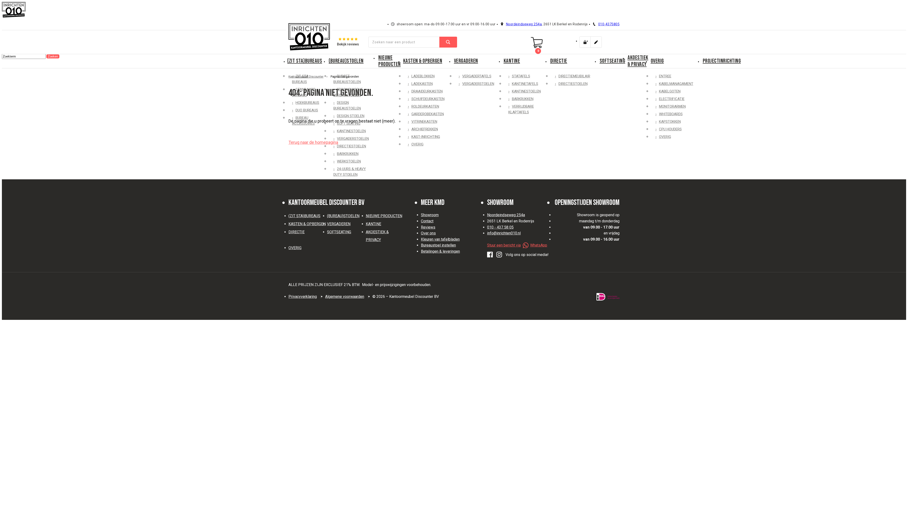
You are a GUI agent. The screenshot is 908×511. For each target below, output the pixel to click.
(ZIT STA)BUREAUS (304, 60)
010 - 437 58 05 (500, 227)
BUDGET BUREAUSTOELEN (347, 79)
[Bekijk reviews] (348, 42)
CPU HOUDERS (670, 129)
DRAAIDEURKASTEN (427, 91)
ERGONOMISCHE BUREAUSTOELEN (348, 92)
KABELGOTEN (670, 91)
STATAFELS (521, 76)
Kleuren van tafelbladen (440, 239)
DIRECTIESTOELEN (351, 146)
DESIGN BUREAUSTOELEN (347, 105)
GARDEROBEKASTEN (427, 114)
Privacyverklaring (302, 296)
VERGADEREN (466, 60)
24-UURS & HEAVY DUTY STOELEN (349, 172)
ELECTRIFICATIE (672, 99)
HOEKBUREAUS (307, 103)
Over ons (428, 233)
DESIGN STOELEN (350, 116)
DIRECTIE (558, 60)
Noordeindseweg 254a (524, 24)
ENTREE (665, 76)
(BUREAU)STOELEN (346, 60)
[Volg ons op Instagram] (499, 255)
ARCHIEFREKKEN (424, 129)
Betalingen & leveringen (440, 251)
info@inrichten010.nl (504, 233)
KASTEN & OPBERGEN (422, 60)
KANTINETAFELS (525, 84)
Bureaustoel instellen (438, 245)
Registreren (596, 42)
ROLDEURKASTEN (425, 106)
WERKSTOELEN (349, 161)
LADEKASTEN (422, 84)
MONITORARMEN (672, 106)
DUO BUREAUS (307, 110)
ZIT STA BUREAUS (300, 79)
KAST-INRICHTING (425, 137)
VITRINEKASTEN (424, 121)
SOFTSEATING (612, 60)
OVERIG (417, 144)
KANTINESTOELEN (351, 131)
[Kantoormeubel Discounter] (309, 36)
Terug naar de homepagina (313, 142)
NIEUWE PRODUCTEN (389, 61)
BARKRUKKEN (347, 154)
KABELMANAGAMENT (676, 84)
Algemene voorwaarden (344, 296)
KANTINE (512, 60)
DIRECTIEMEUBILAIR (574, 76)
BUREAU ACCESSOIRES (303, 121)
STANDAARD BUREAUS (303, 92)
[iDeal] (608, 297)
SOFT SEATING (348, 123)
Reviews (428, 227)
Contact (427, 221)
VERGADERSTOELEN (353, 139)
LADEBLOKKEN (423, 76)
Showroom (430, 215)
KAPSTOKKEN (670, 121)
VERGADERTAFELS (476, 76)
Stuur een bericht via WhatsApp (517, 245)
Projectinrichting (722, 60)
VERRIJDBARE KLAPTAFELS (521, 109)
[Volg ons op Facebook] (490, 255)
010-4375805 (609, 24)
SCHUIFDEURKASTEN (428, 99)
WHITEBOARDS (671, 114)
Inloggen (585, 42)
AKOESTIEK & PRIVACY (638, 61)
